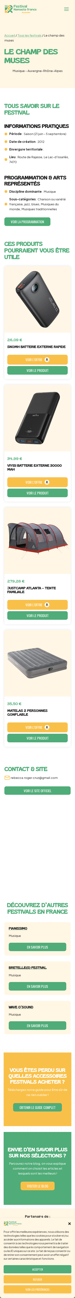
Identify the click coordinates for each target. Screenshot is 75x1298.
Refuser (37, 1279)
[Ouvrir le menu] (66, 9)
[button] (69, 1223)
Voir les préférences (37, 1289)
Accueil (9, 35)
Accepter (37, 1269)
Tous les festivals (29, 35)
